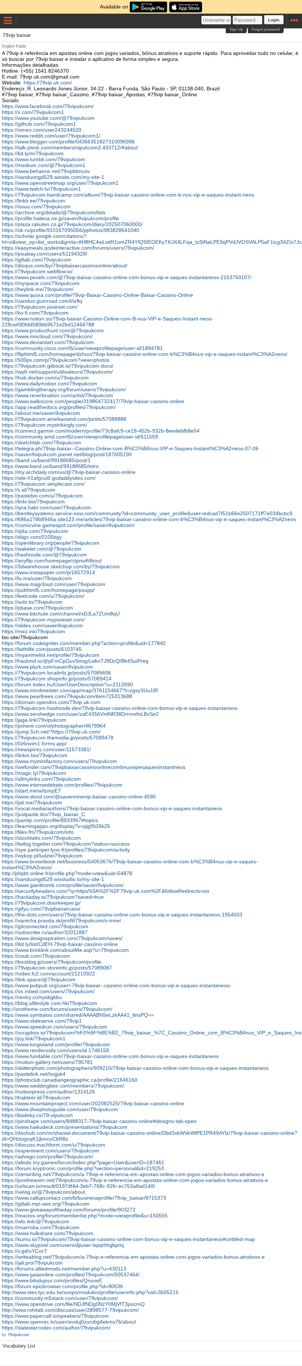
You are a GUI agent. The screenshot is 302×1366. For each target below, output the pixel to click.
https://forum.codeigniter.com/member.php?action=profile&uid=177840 (84, 643)
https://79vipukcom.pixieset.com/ (40, 307)
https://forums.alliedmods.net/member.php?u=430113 (64, 1269)
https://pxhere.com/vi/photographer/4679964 (54, 726)
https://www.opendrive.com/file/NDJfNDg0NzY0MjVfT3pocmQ (73, 1304)
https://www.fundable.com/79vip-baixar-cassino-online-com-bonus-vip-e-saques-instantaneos (110, 1056)
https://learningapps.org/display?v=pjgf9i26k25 (56, 826)
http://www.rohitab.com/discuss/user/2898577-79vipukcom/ (70, 1310)
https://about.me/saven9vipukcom (41, 413)
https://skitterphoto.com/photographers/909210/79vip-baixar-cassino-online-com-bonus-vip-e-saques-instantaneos (135, 1068)
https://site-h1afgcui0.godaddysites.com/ (49, 478)
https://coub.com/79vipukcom (36, 956)
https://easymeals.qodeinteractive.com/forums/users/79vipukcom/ (78, 248)
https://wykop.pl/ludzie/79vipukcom (42, 856)
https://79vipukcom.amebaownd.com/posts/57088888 (64, 419)
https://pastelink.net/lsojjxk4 (34, 1074)
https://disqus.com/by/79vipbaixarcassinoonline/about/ (64, 265)
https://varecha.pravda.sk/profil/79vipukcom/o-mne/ (61, 920)
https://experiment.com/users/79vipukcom (50, 1151)
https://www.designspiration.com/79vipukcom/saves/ (62, 938)
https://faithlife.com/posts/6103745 (42, 649)
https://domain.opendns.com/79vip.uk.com (51, 702)
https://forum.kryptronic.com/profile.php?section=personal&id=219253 (83, 1168)
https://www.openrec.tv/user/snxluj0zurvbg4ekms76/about (69, 1322)
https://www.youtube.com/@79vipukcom (48, 118)
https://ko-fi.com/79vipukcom (35, 313)
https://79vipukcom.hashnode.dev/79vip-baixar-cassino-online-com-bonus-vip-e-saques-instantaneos (120, 708)
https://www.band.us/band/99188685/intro (50, 466)
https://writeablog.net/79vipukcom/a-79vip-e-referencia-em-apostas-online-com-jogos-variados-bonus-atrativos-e (133, 1257)
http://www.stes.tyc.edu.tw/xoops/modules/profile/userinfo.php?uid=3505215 (90, 1292)
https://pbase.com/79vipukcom (37, 608)
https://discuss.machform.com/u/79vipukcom (53, 1145)
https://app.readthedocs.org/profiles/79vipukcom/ (59, 407)
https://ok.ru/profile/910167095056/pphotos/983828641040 (70, 230)
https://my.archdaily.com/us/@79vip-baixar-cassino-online (69, 472)
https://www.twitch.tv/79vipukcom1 (41, 189)
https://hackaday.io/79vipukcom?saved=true (53, 897)
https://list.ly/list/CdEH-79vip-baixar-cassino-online (60, 944)
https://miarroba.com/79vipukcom (41, 1227)
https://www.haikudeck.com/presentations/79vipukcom (64, 1127)
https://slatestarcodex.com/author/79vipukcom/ (56, 1328)
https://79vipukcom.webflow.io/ (37, 271)
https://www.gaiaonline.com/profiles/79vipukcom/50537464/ (71, 1274)
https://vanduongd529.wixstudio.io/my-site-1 (53, 879)
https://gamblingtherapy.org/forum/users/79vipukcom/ (64, 389)
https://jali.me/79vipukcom (32, 802)
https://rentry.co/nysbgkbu (32, 997)
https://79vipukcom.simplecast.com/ (43, 484)
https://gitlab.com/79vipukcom (36, 260)
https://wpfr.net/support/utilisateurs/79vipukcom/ (57, 372)
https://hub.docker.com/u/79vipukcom (45, 378)
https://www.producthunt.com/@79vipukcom (53, 330)
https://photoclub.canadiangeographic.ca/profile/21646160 (69, 1080)
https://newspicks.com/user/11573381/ (46, 749)
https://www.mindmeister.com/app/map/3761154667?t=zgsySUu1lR (80, 690)
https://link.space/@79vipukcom (39, 979)
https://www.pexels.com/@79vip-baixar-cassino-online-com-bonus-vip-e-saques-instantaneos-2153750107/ (127, 277)
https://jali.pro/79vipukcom (32, 1263)
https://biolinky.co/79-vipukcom (37, 1115)
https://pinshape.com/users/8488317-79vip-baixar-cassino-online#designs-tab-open (99, 1121)
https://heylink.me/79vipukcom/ (38, 289)
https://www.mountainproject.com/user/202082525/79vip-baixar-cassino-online (93, 1103)
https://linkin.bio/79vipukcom (34, 755)
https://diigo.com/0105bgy (32, 537)
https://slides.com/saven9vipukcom (42, 625)
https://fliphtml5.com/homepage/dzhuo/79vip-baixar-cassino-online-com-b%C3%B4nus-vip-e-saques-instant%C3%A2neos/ (144, 354)
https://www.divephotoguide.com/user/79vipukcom (60, 1109)
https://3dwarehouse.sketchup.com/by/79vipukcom (61, 566)
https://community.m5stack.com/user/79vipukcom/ (60, 1298)
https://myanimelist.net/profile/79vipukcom (50, 655)
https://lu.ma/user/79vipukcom (37, 578)
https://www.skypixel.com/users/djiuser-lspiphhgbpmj (63, 1245)
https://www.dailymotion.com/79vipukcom (49, 383)
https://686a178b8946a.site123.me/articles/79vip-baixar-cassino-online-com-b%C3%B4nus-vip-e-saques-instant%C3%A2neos (149, 519)
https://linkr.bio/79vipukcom (33, 502)
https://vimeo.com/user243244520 (41, 130)
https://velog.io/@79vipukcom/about (43, 1192)
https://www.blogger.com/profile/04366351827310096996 (68, 142)
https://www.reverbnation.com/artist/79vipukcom (57, 395)
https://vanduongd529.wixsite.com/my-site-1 (53, 177)
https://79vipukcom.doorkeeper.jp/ (41, 903)
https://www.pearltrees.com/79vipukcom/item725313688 (67, 696)
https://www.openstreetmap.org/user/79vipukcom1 (60, 183)
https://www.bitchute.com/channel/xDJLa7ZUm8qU (61, 614)
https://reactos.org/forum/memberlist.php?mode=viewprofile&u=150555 (85, 1215)
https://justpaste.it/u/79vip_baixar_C (43, 814)
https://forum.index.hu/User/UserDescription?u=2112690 (67, 684)
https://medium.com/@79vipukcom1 (43, 165)
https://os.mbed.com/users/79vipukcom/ (48, 991)
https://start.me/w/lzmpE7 (31, 791)
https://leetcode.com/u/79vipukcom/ (43, 596)
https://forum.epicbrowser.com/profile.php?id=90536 (62, 1286)
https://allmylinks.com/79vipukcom (41, 779)
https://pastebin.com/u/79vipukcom (42, 496)
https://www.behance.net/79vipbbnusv (46, 171)
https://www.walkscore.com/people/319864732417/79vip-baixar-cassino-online (93, 401)
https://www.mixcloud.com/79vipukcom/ (47, 336)
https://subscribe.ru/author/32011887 (45, 932)
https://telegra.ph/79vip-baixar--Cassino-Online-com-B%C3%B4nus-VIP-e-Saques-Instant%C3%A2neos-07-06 (130, 448)
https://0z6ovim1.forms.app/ (34, 743)
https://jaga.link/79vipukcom (34, 720)
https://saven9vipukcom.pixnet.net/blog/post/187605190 (67, 454)
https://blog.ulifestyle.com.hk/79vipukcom (49, 1003)
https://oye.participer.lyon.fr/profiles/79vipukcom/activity (66, 850)
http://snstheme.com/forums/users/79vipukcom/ (57, 1009)
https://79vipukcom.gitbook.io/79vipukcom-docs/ (57, 366)
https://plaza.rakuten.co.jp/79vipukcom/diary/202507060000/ (72, 224)
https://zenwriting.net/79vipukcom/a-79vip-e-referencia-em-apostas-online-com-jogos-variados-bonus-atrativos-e (133, 1174)
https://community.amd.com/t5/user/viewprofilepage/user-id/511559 (80, 437)
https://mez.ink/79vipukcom (33, 631)
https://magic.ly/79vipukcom (34, 773)
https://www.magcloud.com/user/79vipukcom (53, 584)
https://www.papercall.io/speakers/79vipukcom (55, 1316)
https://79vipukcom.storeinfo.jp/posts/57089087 (57, 968)
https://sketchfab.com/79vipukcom (41, 442)
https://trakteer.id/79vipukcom (36, 1097)
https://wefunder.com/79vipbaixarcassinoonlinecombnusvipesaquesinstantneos (93, 767)
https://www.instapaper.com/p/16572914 (48, 572)
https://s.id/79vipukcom (28, 490)
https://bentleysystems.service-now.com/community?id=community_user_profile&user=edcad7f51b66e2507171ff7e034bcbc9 (147, 513)
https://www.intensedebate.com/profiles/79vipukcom (62, 785)
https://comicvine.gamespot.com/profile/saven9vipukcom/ (68, 525)
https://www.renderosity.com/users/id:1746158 (55, 1050)
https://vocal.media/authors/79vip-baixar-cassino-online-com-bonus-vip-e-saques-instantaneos (112, 808)
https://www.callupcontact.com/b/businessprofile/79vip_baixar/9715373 (84, 1198)
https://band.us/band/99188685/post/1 (46, 460)
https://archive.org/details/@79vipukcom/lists (53, 212)
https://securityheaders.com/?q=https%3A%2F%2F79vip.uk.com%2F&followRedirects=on (105, 891)
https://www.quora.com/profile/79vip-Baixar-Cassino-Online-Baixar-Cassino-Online (97, 295)
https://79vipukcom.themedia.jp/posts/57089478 (57, 738)
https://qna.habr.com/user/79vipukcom (46, 507)
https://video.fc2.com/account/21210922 (48, 974)
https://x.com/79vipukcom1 (33, 112)
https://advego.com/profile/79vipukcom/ (47, 1156)
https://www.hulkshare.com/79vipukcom (48, 1233)
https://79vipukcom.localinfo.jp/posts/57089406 (56, 673)
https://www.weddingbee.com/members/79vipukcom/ (63, 1086)
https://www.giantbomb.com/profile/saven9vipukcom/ (63, 885)
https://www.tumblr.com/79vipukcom (43, 159)
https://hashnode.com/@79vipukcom (44, 555)
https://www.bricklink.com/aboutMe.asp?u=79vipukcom (65, 950)
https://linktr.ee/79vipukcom (33, 201)
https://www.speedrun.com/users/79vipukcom (54, 1027)
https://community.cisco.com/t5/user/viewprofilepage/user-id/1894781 (82, 348)
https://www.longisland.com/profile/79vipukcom (56, 1044)
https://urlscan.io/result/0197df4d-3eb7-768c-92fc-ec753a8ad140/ (78, 1186)
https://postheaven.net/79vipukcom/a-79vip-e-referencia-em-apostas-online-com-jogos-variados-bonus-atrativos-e (135, 1180)
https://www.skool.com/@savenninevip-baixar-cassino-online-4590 (79, 797)
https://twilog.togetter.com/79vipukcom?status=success (66, 844)
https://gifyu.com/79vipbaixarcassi (41, 909)
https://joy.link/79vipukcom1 (34, 1038)
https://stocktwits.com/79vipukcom (41, 838)
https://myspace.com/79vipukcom (41, 283)
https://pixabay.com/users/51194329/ (44, 254)
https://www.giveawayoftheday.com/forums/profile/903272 (69, 1210)
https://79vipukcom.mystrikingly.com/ (44, 425)
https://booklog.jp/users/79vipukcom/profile (51, 962)
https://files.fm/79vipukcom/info (38, 832)
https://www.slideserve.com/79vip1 (42, 1021)
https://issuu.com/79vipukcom (36, 206)
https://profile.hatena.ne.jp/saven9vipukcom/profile (60, 218)
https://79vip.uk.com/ (48, 83)
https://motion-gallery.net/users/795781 (47, 1062)
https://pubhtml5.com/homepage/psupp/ (48, 590)
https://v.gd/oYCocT (25, 1251)
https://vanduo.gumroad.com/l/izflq (42, 301)
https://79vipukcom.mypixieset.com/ (43, 620)
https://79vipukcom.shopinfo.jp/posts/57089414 (57, 679)
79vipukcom (18, 1334)
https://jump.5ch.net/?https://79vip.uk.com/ (51, 732)
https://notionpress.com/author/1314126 (48, 1092)
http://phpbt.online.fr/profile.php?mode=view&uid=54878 (67, 873)
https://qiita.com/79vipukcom (35, 531)
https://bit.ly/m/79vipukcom (33, 153)
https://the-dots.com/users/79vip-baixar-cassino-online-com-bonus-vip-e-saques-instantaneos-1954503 (122, 915)
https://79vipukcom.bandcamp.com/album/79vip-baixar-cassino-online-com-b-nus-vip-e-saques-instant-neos (128, 195)
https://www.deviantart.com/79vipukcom (48, 342)
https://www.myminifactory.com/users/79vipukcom (59, 761)
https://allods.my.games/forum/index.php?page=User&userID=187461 (83, 1162)
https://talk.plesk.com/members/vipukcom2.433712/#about (70, 147)
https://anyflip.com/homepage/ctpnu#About (52, 561)
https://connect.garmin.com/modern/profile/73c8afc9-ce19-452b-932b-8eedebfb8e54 (101, 431)
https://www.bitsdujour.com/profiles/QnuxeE (52, 1280)
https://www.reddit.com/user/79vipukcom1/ (51, 136)
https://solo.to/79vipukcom (32, 602)
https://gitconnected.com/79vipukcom (45, 926)
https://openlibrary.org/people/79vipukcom (50, 543)
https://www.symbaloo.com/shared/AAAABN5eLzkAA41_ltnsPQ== (78, 1015)
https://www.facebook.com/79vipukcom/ (48, 106)
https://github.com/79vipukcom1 (39, 124)
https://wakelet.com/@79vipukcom (41, 549)
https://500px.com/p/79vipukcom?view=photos (55, 360)
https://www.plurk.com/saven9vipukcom (47, 667)
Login (274, 20)
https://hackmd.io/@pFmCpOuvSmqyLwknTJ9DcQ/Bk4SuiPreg (75, 661)
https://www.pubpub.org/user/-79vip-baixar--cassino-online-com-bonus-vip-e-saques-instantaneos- (116, 985)
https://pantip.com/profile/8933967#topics (50, 820)
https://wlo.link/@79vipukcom (35, 1221)
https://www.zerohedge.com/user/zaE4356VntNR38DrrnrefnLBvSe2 (80, 714)
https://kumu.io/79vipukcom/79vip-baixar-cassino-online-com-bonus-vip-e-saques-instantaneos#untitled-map (128, 1239)
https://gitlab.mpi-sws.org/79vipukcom (45, 1204)
